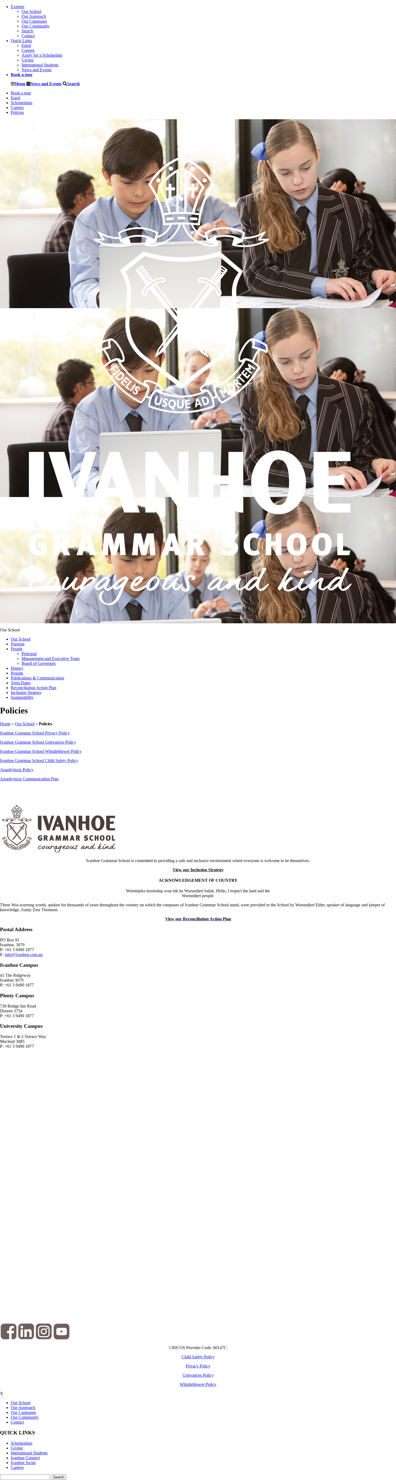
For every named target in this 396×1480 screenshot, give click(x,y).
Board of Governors (39, 663)
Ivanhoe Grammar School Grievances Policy (38, 742)
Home (5, 724)
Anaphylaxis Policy (16, 769)
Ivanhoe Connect (25, 1457)
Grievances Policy (198, 1375)
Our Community (36, 26)
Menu (20, 83)
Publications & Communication (37, 678)
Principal (29, 653)
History (17, 668)
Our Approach (34, 16)
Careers (28, 50)
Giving (27, 60)
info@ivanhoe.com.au (24, 954)
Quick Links (21, 40)
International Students (40, 65)
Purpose (18, 644)
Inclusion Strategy (26, 692)
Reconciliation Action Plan (33, 687)
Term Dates (20, 683)
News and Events (36, 69)
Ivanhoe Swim (23, 1462)
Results (17, 673)
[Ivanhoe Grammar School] (191, 620)
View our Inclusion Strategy (198, 869)
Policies (17, 112)
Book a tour (21, 93)
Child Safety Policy (198, 1357)
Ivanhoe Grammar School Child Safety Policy (39, 760)
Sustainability (22, 697)
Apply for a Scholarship (42, 55)
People (16, 649)
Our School (31, 11)
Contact (28, 35)
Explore (17, 6)
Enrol (26, 45)
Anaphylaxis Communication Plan (29, 779)
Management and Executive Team (50, 658)
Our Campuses (34, 21)
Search (27, 31)
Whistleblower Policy (198, 1384)
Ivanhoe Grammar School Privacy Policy (35, 733)
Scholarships (21, 102)
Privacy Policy (198, 1366)
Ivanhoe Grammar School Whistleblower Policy (41, 751)
